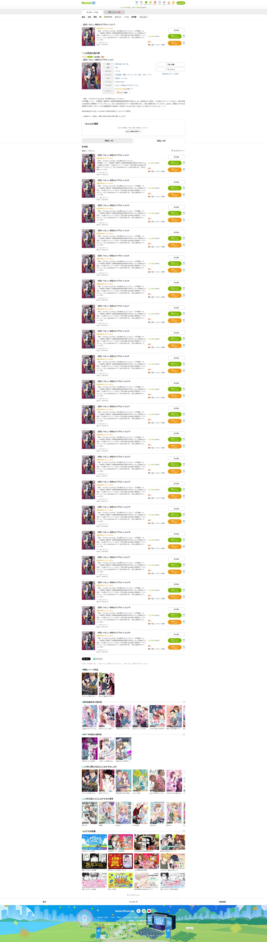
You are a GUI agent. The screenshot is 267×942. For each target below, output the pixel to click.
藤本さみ (168, 825)
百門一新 (84, 825)
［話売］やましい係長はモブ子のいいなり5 (113, 255)
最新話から (91, 151)
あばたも (118, 825)
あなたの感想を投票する (133, 131)
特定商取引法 (108, 924)
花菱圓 (101, 825)
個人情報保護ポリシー (144, 921)
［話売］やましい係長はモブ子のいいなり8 (113, 331)
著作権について (121, 924)
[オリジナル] (108, 17)
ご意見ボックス (152, 917)
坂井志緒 (118, 64)
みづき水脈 (136, 825)
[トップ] (86, 3)
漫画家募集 (132, 924)
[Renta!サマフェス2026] (93, 3)
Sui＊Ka (125, 64)
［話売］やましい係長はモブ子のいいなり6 (113, 280)
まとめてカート (179, 150)
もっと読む (100, 40)
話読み (117, 78)
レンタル (124, 78)
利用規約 (131, 921)
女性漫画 (118, 74)
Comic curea (119, 82)
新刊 (44, 902)
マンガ (117, 71)
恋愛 (124, 74)
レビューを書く (123, 92)
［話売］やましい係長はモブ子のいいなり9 (113, 356)
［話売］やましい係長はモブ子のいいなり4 (113, 230)
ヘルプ (112, 917)
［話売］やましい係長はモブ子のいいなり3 (113, 205)
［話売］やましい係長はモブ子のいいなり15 (113, 507)
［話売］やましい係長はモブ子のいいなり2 (113, 180)
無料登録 (181, 3)
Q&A (118, 917)
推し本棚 (171, 64)
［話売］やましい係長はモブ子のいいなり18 (113, 582)
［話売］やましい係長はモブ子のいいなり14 (113, 481)
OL (136, 74)
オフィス (130, 74)
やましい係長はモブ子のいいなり (127, 85)
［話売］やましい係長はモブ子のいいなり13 (113, 456)
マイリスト (171, 69)
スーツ (149, 74)
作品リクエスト (139, 917)
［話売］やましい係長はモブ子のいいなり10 (113, 381)
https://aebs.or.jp (111, 938)
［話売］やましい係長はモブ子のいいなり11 (113, 406)
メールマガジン (165, 917)
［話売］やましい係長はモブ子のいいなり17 (113, 557)
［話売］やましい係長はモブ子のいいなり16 (113, 532)
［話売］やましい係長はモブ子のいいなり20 (113, 632)
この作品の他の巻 (91, 53)
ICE (116, 67)
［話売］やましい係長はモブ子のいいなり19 (113, 607)
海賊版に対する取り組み (146, 924)
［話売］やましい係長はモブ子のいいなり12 (113, 431)
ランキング (133, 902)
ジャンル (143, 17)
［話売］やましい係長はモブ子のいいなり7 (113, 306)
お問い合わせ (127, 917)
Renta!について (102, 917)
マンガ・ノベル (92, 12)
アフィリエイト (121, 921)
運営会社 (160, 924)
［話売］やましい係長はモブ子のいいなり (109, 663)
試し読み (176, 30)
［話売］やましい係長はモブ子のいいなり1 (113, 155)
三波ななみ (152, 825)
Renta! (84, 663)
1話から (84, 151)
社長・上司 (142, 74)
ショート (115, 12)
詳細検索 (222, 902)
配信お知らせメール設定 (170, 74)
